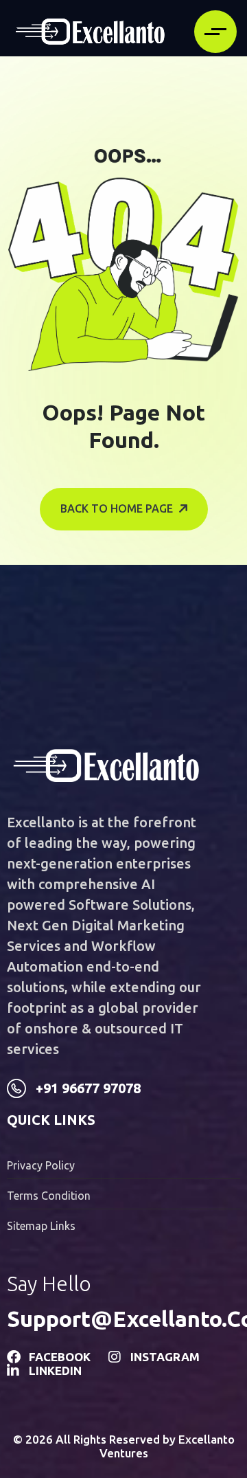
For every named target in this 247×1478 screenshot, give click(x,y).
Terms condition (49, 1195)
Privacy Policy (41, 1165)
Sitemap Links (41, 1226)
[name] (90, 31)
